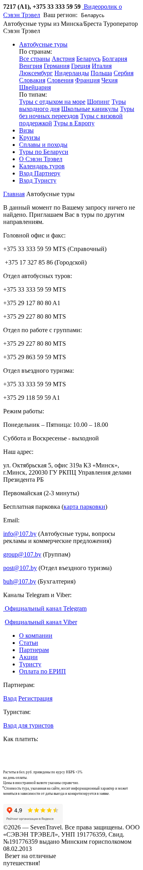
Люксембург (36, 73)
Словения (60, 80)
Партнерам (34, 649)
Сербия (123, 73)
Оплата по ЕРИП (42, 671)
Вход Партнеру (39, 173)
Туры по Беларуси (43, 151)
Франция (87, 80)
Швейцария (35, 87)
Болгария (114, 58)
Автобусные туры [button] (43, 44)
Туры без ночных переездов (76, 112)
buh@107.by (19, 581)
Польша (101, 73)
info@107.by (20, 533)
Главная (14, 194)
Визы (26, 130)
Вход (10, 698)
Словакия (32, 80)
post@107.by (20, 567)
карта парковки (84, 506)
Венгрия (30, 65)
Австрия (63, 58)
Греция (80, 65)
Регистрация (35, 698)
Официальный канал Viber (41, 622)
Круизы (29, 137)
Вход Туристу (37, 180)
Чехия (109, 80)
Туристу (30, 664)
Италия (102, 65)
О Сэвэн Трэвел (40, 159)
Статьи (28, 642)
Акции (28, 657)
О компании (35, 635)
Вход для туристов (28, 725)
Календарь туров (42, 166)
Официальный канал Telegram (45, 608)
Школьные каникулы (89, 108)
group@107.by (22, 554)
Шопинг (98, 101)
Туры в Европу (74, 123)
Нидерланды (71, 73)
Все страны (34, 58)
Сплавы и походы (43, 144)
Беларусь (88, 58)
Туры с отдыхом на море (52, 101)
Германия (57, 65)
